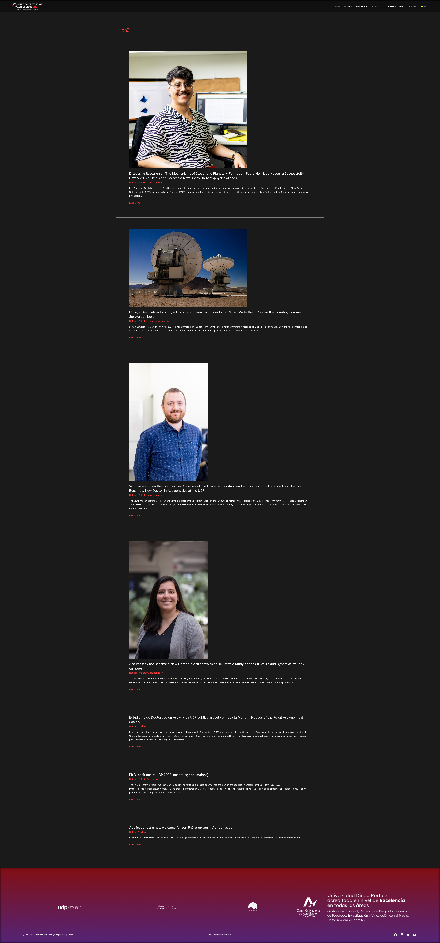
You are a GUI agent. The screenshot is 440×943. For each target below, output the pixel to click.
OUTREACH (391, 6)
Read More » (135, 202)
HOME (337, 6)
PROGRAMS (375, 6)
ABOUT (347, 6)
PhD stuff (143, 182)
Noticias (133, 182)
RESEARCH (360, 6)
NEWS (402, 6)
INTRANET (412, 6)
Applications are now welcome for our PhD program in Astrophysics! (181, 827)
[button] (348, 6)
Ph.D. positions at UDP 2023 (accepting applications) (168, 774)
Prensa (152, 321)
